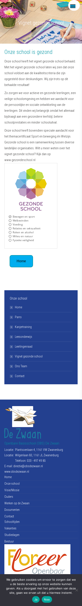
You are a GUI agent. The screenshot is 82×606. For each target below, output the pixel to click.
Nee (47, 599)
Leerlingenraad (23, 346)
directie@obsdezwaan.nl (28, 466)
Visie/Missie (11, 490)
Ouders (8, 496)
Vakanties (10, 528)
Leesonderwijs (23, 336)
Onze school (12, 483)
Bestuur (9, 541)
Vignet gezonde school (29, 356)
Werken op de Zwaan (17, 503)
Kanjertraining (23, 327)
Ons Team (21, 366)
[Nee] (76, 590)
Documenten (12, 510)
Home (18, 307)
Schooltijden (12, 522)
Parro (18, 317)
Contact (19, 376)
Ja (36, 599)
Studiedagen (11, 535)
